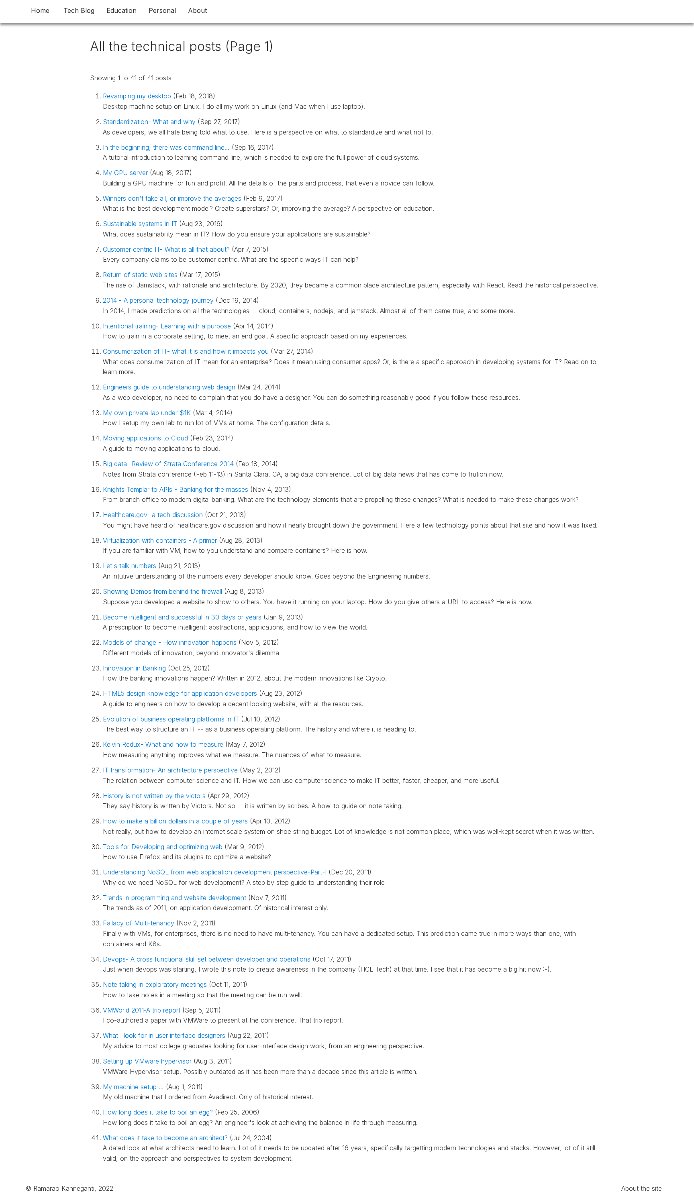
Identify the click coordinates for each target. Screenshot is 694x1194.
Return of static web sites (141, 275)
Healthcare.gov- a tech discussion (154, 515)
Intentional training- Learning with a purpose (168, 326)
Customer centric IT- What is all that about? (167, 249)
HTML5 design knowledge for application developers (181, 693)
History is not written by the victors (155, 796)
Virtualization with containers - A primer (161, 540)
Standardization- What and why (150, 122)
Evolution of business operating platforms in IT (172, 719)
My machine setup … (134, 1087)
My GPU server (126, 173)
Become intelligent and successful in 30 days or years (183, 617)
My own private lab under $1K (148, 413)
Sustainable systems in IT (141, 224)
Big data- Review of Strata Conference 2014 (169, 464)
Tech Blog (78, 10)
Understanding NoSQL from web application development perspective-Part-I (216, 872)
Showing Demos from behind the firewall (163, 591)
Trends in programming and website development (175, 898)
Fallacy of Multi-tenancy (139, 923)
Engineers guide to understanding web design (170, 387)
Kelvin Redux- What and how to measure (164, 744)
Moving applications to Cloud (146, 438)
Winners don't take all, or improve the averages (173, 198)
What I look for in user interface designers (165, 1035)
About (197, 10)
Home (40, 10)
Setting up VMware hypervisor (148, 1061)
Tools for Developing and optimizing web (164, 847)
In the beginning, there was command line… (167, 147)
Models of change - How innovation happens (171, 642)
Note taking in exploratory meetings (156, 984)
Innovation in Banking (135, 668)
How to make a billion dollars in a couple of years (176, 821)
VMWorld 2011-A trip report (142, 1010)
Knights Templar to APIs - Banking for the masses (176, 489)
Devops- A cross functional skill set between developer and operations (207, 959)
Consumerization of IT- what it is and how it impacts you (187, 351)
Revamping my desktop (138, 96)
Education (121, 10)
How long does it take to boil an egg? (159, 1112)
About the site (641, 1188)
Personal (162, 10)
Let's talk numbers (130, 566)
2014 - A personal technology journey (159, 300)
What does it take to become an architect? (166, 1138)
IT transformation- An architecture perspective (171, 770)
